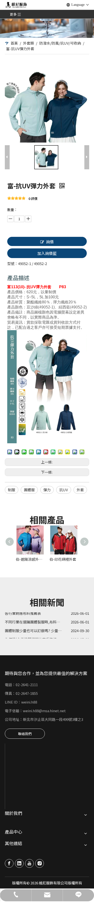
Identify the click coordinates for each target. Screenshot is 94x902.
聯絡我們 (25, 733)
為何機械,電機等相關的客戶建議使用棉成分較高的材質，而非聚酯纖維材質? (47, 636)
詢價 (50, 242)
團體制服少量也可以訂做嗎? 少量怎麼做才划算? (43, 627)
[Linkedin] (19, 863)
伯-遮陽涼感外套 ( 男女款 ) (30, 559)
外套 (80, 489)
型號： (12, 263)
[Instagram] (39, 863)
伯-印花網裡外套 (62, 559)
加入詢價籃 (47, 253)
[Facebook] (9, 863)
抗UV (63, 489)
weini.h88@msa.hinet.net (44, 710)
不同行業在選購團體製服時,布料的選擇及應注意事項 (47, 619)
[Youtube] (29, 863)
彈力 (47, 489)
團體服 (29, 489)
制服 (11, 489)
